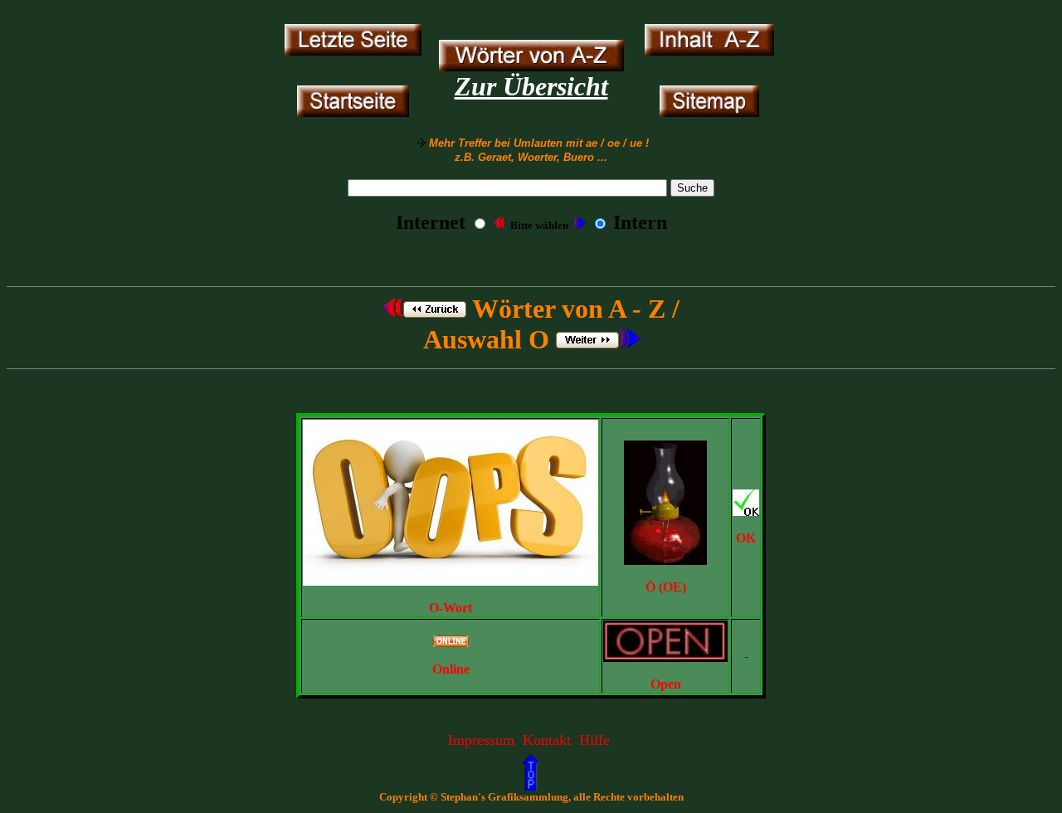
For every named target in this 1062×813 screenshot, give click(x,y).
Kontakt (547, 740)
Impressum (481, 740)
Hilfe (594, 740)
